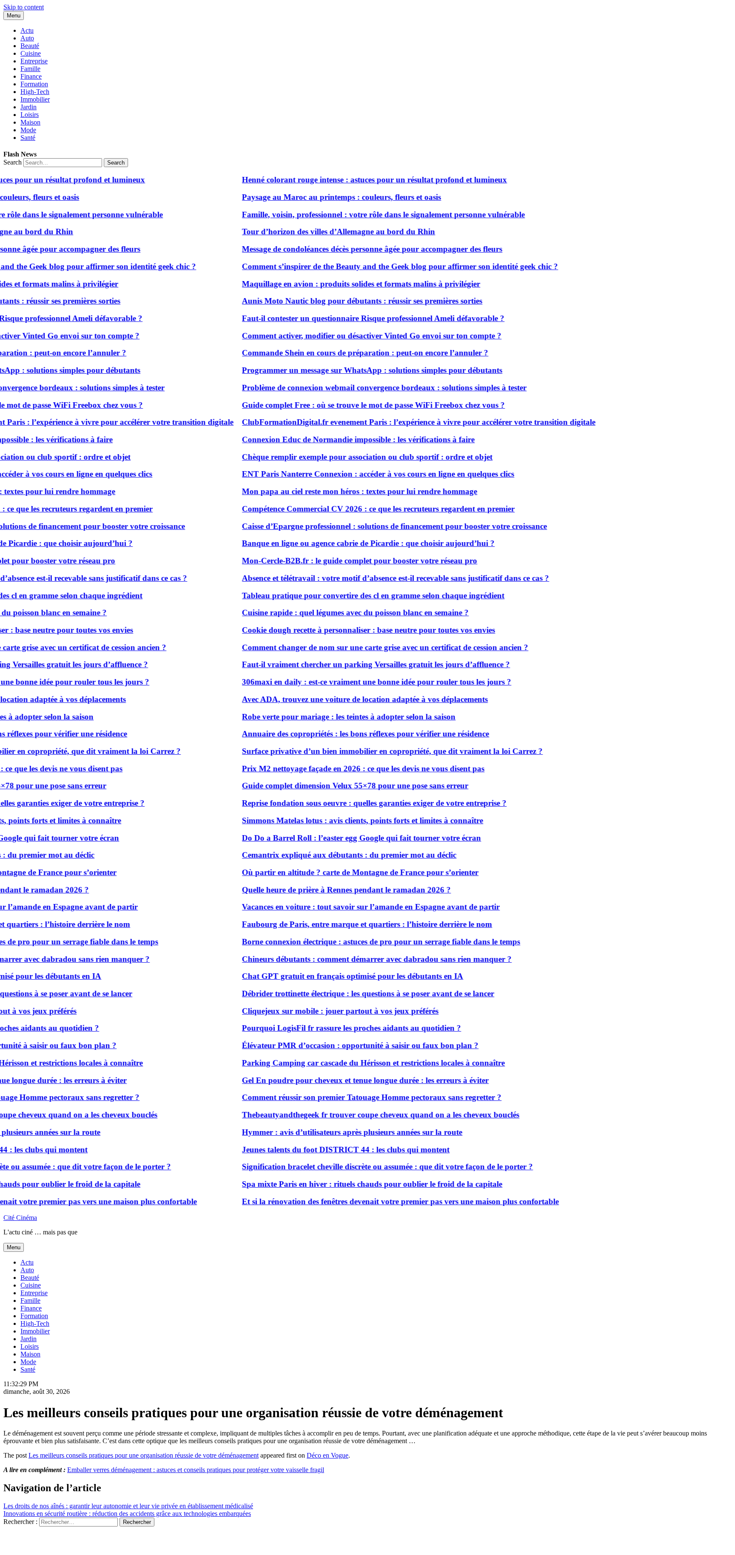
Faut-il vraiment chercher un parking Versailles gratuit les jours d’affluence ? (358, 664)
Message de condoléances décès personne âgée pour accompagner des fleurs (354, 248)
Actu (27, 30)
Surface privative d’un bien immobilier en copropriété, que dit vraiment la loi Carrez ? (374, 751)
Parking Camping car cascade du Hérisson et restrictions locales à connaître (355, 1062)
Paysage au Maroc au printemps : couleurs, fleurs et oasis (323, 197)
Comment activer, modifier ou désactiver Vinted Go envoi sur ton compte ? (353, 335)
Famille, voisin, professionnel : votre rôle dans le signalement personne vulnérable (365, 214)
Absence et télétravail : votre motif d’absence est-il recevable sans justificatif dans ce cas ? (377, 578)
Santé (27, 137)
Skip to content (23, 7)
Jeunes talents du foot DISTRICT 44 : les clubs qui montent (327, 1149)
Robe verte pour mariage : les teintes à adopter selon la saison (330, 716)
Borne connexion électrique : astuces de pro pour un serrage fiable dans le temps (363, 941)
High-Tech (34, 91)
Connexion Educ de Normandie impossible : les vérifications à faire (340, 439)
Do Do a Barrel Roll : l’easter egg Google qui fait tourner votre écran (343, 837)
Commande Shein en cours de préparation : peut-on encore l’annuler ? (347, 352)
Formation (34, 84)
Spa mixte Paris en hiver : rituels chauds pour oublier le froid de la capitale (354, 1184)
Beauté (29, 45)
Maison (30, 122)
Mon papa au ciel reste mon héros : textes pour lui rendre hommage (341, 491)
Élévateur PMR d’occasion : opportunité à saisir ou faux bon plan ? (342, 1045)
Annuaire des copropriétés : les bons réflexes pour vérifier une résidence (347, 733)
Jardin (28, 107)
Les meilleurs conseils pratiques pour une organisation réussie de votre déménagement (143, 1455)
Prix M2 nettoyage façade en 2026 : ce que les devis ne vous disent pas (345, 768)
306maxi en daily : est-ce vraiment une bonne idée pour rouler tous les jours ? (358, 681)
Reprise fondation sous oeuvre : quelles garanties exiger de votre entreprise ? (356, 803)
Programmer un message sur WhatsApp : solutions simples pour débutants (354, 370)
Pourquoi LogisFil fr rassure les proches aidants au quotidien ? (333, 1027)
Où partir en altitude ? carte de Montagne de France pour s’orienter (342, 872)
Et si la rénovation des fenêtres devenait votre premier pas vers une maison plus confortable (382, 1201)
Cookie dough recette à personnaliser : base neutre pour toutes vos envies (350, 629)
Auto (27, 38)
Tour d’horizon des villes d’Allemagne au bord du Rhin (320, 231)
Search (12, 162)
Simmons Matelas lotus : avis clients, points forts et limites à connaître (344, 820)
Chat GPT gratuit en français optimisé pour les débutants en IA (334, 976)
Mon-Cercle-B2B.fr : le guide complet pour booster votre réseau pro (341, 560)
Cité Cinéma (20, 1217)
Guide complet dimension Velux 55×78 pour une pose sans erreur (337, 785)
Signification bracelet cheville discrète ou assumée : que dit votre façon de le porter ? (369, 1166)
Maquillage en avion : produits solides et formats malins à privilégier (343, 283)
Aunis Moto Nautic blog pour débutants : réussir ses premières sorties (344, 300)
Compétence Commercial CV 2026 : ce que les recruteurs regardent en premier (360, 508)
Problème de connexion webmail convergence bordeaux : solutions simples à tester (366, 387)
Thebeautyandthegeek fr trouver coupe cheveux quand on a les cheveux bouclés (362, 1114)
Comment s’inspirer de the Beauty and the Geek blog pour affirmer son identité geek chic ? (382, 266)
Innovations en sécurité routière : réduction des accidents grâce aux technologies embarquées (127, 1513)
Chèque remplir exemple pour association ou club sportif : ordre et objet (349, 456)
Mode (28, 130)
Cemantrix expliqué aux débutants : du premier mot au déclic (331, 854)
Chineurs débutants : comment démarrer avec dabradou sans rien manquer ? (358, 959)
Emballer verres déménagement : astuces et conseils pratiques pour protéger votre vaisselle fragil (195, 1469)
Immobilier (35, 99)
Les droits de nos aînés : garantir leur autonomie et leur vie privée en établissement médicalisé (128, 1506)
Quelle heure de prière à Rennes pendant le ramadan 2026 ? (328, 889)
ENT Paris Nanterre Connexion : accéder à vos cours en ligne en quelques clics (360, 473)
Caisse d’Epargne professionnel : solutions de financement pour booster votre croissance (376, 526)
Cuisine (30, 53)
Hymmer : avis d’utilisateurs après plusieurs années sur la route (334, 1132)
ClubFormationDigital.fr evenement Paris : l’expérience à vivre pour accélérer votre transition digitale (400, 422)
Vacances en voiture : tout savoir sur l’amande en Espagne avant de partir (352, 906)
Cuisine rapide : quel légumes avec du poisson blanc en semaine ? (337, 612)
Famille (30, 68)
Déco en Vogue (327, 1455)
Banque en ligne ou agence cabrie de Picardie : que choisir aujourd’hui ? (350, 543)
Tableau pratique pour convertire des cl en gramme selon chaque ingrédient (355, 595)
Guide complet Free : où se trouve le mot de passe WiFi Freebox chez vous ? (355, 405)
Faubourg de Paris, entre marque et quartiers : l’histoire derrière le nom (349, 924)
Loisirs (29, 114)
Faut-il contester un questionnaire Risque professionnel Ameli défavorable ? (355, 318)
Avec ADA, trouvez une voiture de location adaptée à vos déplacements (347, 699)
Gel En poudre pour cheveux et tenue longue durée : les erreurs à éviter (347, 1080)
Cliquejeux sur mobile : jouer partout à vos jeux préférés (322, 1010)
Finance (31, 76)
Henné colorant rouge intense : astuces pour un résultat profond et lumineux (356, 179)
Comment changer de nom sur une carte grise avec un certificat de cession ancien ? (367, 647)
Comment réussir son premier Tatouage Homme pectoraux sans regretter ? (353, 1097)
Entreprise (34, 61)
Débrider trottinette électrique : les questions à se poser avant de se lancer (350, 993)
